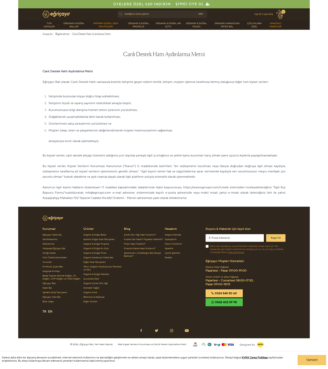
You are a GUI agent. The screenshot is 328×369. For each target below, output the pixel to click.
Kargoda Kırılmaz (51, 271)
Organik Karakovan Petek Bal (227, 25)
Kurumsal (49, 229)
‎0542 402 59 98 (225, 302)
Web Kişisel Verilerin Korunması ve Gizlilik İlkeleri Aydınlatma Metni (152, 344)
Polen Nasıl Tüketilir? (134, 244)
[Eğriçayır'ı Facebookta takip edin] (141, 330)
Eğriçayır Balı (49, 283)
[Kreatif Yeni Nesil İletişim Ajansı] (249, 344)
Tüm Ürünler (49, 25)
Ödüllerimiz (48, 244)
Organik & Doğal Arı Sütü (168, 25)
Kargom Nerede (173, 234)
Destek (168, 257)
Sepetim (169, 248)
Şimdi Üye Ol (190, 4)
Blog (127, 229)
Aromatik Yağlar (91, 288)
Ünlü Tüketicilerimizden (55, 257)
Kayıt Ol (276, 238)
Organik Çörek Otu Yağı (95, 283)
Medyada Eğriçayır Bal (54, 248)
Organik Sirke (90, 292)
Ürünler (88, 229)
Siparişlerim (171, 239)
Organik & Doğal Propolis (138, 25)
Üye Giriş (268, 14)
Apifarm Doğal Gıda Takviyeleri (105, 25)
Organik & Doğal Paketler (96, 274)
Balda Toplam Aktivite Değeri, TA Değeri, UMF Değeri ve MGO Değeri (61, 277)
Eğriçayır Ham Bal (52, 297)
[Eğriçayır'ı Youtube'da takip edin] (187, 330)
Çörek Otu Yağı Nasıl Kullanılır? (140, 234)
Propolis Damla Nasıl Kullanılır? (139, 248)
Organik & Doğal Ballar (73, 25)
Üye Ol (258, 14)
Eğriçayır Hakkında (52, 234)
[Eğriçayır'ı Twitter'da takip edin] (156, 330)
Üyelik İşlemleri (172, 253)
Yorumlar (47, 262)
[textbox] (160, 14)
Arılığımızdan (49, 253)
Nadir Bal (47, 288)
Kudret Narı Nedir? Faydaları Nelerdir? (143, 239)
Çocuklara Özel (254, 25)
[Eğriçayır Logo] (164, 217)
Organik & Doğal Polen (196, 25)
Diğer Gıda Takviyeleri (94, 262)
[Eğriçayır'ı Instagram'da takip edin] (171, 330)
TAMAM (312, 360)
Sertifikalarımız (50, 239)
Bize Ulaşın (48, 301)
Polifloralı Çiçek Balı (53, 266)
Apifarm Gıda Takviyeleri (55, 292)
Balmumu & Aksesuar (94, 297)
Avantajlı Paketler (275, 25)
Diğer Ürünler (90, 301)
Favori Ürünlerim (173, 244)
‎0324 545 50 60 (225, 293)
